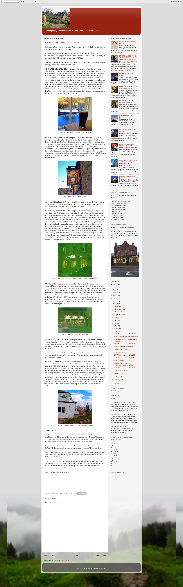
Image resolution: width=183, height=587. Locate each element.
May (116, 326)
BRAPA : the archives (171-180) (124, 334)
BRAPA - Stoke (119, 373)
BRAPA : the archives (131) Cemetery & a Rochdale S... (124, 364)
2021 (115, 287)
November (118, 309)
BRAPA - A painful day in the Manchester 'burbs (128, 87)
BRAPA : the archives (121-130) (124, 368)
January (117, 380)
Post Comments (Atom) (61, 560)
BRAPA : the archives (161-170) (124, 344)
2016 (115, 301)
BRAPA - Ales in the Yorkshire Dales (126, 336)
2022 (115, 284)
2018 (115, 295)
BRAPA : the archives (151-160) (124, 349)
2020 (115, 290)
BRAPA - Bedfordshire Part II (123, 346)
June (116, 323)
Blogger (103, 568)
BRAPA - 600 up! (119, 352)
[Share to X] (81, 493)
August (117, 317)
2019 (115, 293)
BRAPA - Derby (119, 360)
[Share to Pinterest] (86, 493)
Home (75, 556)
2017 (115, 298)
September (118, 315)
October (117, 312)
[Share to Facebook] (83, 493)
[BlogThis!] (79, 493)
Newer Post (49, 556)
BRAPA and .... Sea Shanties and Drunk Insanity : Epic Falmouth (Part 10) (128, 161)
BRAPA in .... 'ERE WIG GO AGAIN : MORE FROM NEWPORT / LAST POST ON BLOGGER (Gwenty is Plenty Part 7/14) (128, 59)
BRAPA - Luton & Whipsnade (122, 228)
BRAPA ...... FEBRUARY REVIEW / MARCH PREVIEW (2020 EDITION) (128, 145)
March (117, 331)
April (116, 328)
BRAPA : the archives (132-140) (124, 358)
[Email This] (77, 493)
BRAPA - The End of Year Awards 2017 (127, 74)
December (118, 306)
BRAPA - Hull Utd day (121, 371)
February (118, 377)
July (116, 320)
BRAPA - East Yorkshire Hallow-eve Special (127, 101)
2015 (115, 304)
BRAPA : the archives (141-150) (124, 355)
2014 (115, 383)
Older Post (101, 556)
